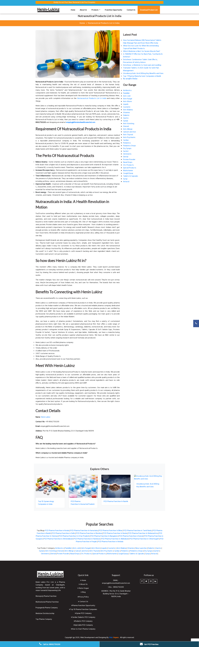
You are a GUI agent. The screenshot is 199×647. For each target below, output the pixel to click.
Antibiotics (127, 90)
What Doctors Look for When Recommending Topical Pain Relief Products (141, 47)
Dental (125, 156)
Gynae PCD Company (83, 613)
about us (83, 10)
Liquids (125, 104)
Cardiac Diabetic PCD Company (83, 617)
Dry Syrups (127, 148)
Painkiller (126, 93)
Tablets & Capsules (130, 176)
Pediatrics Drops (129, 145)
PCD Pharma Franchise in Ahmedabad (58, 538)
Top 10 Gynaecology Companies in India (46, 503)
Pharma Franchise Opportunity (83, 605)
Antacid (126, 181)
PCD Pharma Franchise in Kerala (57, 530)
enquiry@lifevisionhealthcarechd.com (116, 583)
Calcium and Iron (129, 131)
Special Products (129, 167)
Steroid (126, 126)
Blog (84, 592)
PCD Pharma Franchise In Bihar (110, 530)
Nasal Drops (127, 162)
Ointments (127, 154)
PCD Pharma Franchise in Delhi (63, 533)
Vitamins (126, 112)
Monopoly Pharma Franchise (46, 596)
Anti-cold (126, 96)
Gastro (126, 118)
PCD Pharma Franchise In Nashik (116, 501)
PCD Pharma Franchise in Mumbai (89, 533)
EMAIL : (116, 580)
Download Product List (149, 10)
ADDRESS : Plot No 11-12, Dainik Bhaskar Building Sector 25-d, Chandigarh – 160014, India (116, 594)
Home (74, 10)
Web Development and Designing (93, 637)
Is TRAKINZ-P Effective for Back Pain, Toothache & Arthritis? (142, 55)
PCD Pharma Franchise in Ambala (110, 541)
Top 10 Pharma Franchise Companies (83, 609)
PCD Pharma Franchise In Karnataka (84, 530)
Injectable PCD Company (84, 625)
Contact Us (83, 601)
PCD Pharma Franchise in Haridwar (87, 538)
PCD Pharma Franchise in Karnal (131, 536)
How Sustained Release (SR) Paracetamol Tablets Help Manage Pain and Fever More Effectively (142, 42)
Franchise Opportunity (113, 10)
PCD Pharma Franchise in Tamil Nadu (137, 530)
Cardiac (126, 140)
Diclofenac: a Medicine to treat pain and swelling (142, 65)
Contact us (131, 10)
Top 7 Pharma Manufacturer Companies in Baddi (142, 76)
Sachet (126, 151)
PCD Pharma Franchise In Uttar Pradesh (74, 536)
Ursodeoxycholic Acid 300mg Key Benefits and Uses (143, 73)
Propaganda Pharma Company (47, 607)
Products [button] (95, 10)
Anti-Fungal (127, 98)
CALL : (110, 587)
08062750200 (118, 587)
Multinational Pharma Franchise (47, 602)
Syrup (125, 178)
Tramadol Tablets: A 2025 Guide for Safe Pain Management (141, 69)
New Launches (141, 548)
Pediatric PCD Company (83, 621)
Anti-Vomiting (128, 123)
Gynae (125, 120)
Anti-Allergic (128, 129)
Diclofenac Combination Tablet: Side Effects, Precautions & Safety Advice (140, 61)
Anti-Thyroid (128, 134)
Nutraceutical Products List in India (103, 23)
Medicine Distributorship (45, 613)
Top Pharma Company (44, 619)
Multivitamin (128, 170)
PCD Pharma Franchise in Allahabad (114, 538)
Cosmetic (126, 107)
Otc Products (128, 165)
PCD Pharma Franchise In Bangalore (104, 536)
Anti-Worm (127, 101)
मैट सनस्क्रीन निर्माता (130, 78)
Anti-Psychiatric (129, 137)
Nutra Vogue (84, 588)
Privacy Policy (84, 597)
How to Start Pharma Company (83, 629)
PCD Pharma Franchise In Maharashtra (143, 533)
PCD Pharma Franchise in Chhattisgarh (144, 538)
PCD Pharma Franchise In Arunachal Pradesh (83, 503)
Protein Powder (129, 159)
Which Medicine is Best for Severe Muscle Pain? (141, 51)
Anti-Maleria (128, 109)
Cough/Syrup (128, 173)
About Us (84, 584)
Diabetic (126, 115)
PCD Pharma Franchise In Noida (115, 533)
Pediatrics (127, 142)
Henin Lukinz (45, 417)
